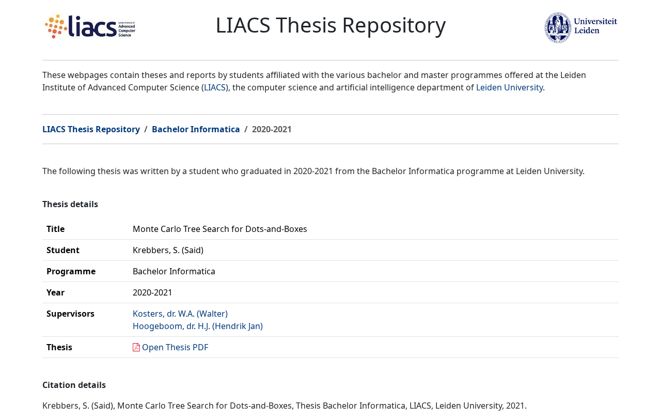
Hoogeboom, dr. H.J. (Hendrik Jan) (198, 326)
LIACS (215, 87)
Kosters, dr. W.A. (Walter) (180, 313)
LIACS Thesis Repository (91, 129)
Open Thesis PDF (175, 347)
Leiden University (509, 87)
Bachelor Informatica (196, 129)
